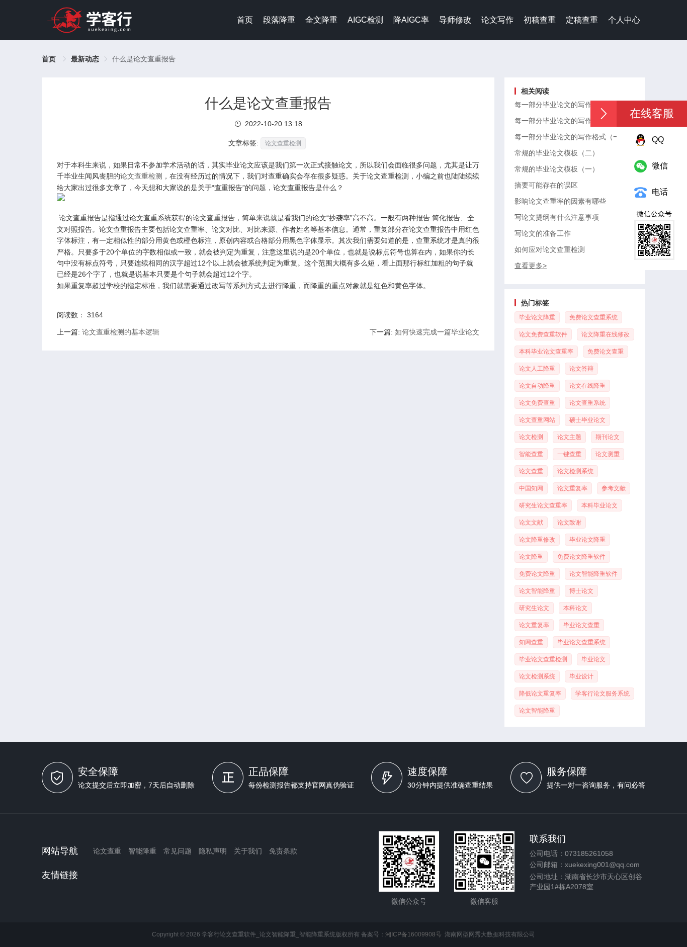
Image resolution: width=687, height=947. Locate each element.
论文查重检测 (141, 176)
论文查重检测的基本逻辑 (120, 331)
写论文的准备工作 (542, 233)
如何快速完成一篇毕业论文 (437, 331)
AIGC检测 (365, 20)
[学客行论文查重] (89, 20)
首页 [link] (50, 59)
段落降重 (279, 20)
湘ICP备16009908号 (413, 934)
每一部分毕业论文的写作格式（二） (570, 121)
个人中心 (624, 20)
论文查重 (107, 851)
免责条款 (283, 851)
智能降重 (142, 851)
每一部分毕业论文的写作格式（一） (570, 137)
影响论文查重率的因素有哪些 (560, 201)
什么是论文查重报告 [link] (144, 59)
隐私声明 (213, 851)
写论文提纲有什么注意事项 (556, 217)
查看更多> (530, 266)
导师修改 (455, 20)
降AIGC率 (411, 20)
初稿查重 (540, 20)
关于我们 (248, 851)
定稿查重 (582, 20)
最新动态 (85, 58)
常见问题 (177, 851)
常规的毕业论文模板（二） (556, 153)
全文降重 (321, 20)
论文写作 (497, 20)
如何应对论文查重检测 (549, 249)
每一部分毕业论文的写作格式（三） (570, 105)
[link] (85, 59)
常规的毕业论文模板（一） (556, 169)
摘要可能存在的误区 (546, 185)
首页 (245, 20)
